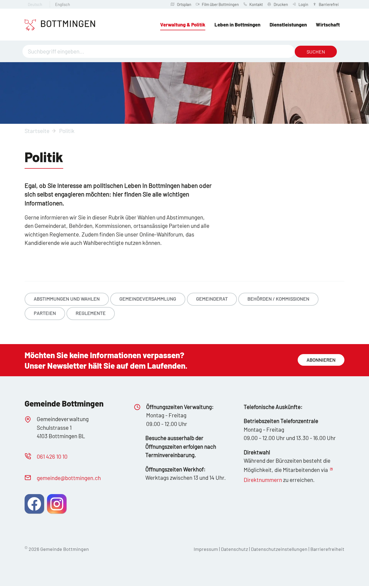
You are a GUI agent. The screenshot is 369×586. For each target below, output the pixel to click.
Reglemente (91, 313)
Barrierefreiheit (327, 549)
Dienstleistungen (288, 25)
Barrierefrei (329, 4)
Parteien (45, 313)
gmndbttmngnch (69, 477)
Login (303, 4)
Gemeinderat (212, 299)
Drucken (281, 4)
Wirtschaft (328, 25)
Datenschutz (234, 549)
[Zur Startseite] (60, 25)
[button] (34, 504)
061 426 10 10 (52, 456)
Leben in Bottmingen (237, 25)
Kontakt (256, 4)
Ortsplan (184, 4)
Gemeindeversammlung (147, 299)
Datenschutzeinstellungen (279, 549)
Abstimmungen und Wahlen (67, 299)
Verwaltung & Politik (182, 25)
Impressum (206, 549)
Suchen (316, 52)
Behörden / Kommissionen (278, 299)
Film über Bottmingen (220, 4)
